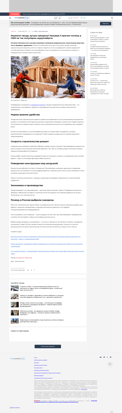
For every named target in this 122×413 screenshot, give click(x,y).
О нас (35, 357)
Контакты (36, 362)
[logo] (17, 359)
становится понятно (37, 105)
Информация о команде (40, 360)
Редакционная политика (40, 365)
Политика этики (38, 367)
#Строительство (43, 31)
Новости (13, 31)
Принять (106, 23)
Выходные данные (39, 375)
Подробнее (84, 389)
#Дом (36, 31)
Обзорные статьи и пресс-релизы (43, 378)
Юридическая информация (41, 370)
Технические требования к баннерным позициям (47, 372)
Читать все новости (48, 346)
